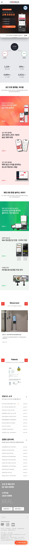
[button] (26, 303)
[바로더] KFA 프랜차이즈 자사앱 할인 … (9, 423)
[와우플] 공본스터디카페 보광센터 (8, 469)
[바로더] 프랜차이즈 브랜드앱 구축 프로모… (9, 416)
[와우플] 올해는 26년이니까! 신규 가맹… (9, 413)
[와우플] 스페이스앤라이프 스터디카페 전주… (9, 463)
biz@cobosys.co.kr (9, 538)
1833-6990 (7, 495)
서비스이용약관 (3, 530)
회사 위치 (2, 528)
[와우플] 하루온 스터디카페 (7, 472)
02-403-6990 (8, 486)
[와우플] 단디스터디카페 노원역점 (8, 450)
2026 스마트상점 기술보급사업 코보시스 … (9, 407)
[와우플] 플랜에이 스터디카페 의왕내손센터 (9, 466)
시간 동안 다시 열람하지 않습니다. (14, 35)
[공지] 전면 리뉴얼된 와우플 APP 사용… (9, 403)
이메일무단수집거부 (11, 530)
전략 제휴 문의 (8, 528)
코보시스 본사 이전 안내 (6, 426)
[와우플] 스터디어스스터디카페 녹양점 (9, 475)
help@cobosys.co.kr (21, 538)
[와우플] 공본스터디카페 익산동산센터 (9, 459)
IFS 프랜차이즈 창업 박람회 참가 (7, 429)
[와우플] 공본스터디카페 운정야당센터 (9, 456)
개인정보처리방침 (21, 528)
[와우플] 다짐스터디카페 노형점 (7, 453)
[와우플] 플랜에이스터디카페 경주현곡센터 (9, 447)
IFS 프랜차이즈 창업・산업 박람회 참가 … (9, 432)
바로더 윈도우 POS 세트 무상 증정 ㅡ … (9, 410)
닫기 (25, 35)
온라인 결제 (14, 528)
